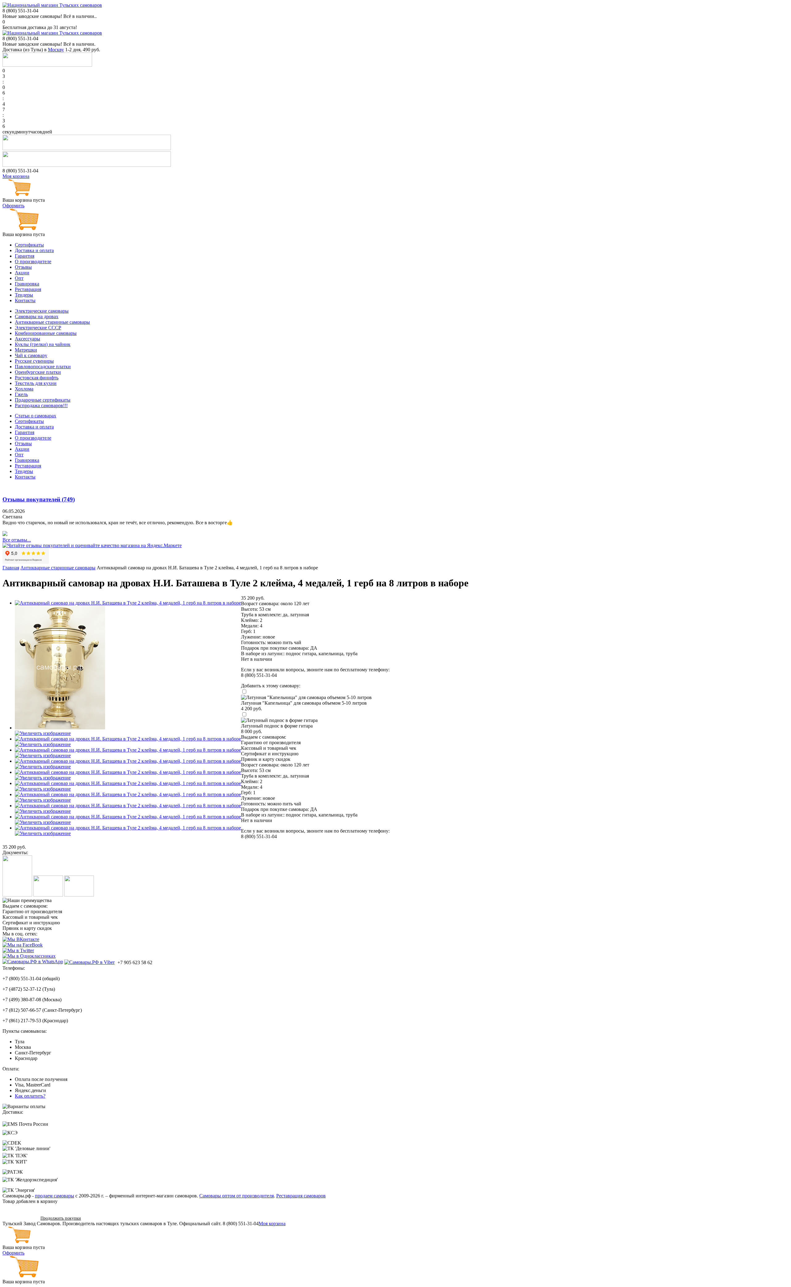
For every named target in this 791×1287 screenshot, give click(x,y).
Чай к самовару (31, 355)
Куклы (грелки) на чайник (42, 344)
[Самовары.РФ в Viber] (89, 962)
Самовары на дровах (36, 316)
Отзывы (23, 267)
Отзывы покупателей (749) (38, 499)
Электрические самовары (42, 311)
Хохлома (24, 388)
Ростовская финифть (36, 377)
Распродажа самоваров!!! (41, 405)
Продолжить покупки (60, 1218)
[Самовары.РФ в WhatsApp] (32, 961)
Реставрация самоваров (301, 1195)
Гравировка (27, 283)
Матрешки (26, 349)
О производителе (33, 261)
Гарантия (24, 256)
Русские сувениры (34, 361)
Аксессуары (27, 338)
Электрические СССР (38, 327)
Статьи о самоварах (35, 415)
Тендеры (24, 294)
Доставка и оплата (34, 250)
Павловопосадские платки (43, 366)
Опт (19, 278)
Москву (56, 49)
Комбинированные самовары (46, 333)
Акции (22, 272)
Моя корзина (15, 176)
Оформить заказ (19, 1218)
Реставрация (28, 289)
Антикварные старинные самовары (52, 322)
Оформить (13, 205)
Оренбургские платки (38, 372)
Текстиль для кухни (36, 383)
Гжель (21, 394)
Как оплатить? (30, 1096)
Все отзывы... (16, 539)
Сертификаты (29, 244)
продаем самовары (54, 1195)
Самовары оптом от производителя (236, 1195)
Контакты (25, 300)
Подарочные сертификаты (42, 400)
